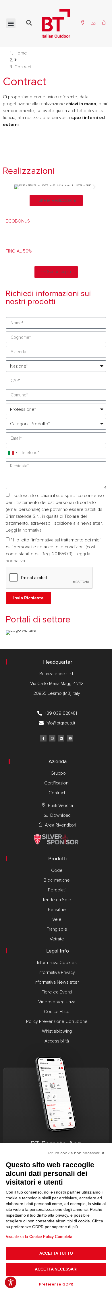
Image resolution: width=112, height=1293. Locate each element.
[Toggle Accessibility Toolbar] (10, 1282)
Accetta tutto (56, 1253)
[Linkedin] (61, 738)
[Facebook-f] (43, 738)
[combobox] (12, 452)
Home (20, 53)
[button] (11, 23)
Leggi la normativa (24, 530)
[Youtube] (70, 738)
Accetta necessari (56, 1269)
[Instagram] (52, 738)
